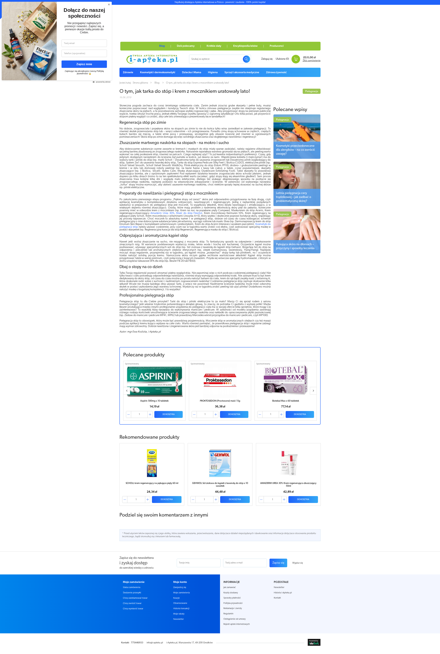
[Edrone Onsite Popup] (220, 327)
